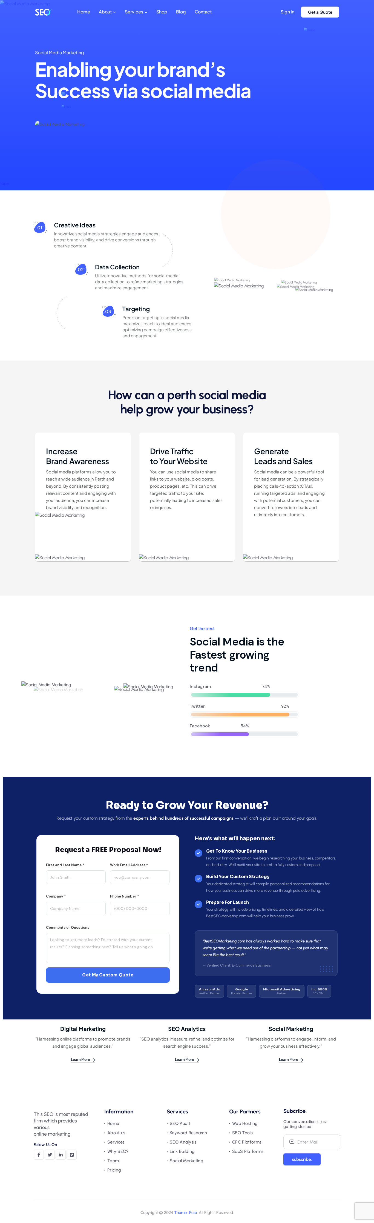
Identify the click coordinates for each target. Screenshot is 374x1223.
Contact (203, 12)
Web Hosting (245, 1123)
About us (116, 1132)
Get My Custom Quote (107, 975)
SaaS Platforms (247, 1151)
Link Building (182, 1151)
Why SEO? (118, 1151)
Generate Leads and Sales (283, 456)
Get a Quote (320, 12)
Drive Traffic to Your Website (179, 456)
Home (83, 12)
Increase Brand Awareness (77, 456)
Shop (161, 12)
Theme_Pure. (186, 1212)
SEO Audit (180, 1123)
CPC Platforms (246, 1142)
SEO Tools (242, 1132)
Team (113, 1160)
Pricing (114, 1170)
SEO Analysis (183, 1142)
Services (134, 12)
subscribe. (302, 1159)
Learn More (81, 1059)
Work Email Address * (129, 865)
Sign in (287, 12)
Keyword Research (188, 1132)
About (105, 12)
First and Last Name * (65, 865)
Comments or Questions (67, 927)
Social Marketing (186, 1160)
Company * (56, 896)
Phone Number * (124, 896)
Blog (181, 12)
